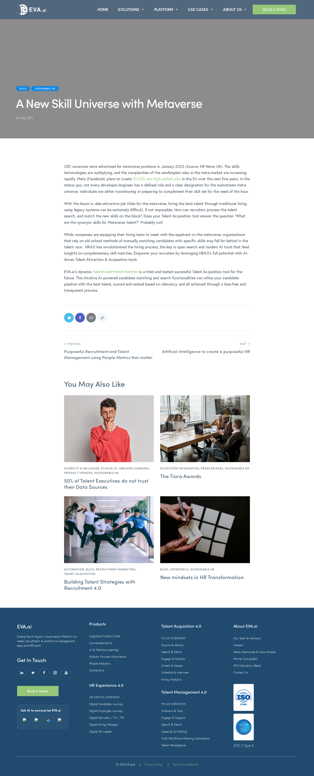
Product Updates (78, 473)
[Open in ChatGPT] (25, 720)
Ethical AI (109, 468)
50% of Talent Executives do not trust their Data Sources (106, 483)
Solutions (128, 9)
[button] (142, 9)
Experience (179, 569)
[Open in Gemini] (48, 720)
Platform (163, 9)
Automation (74, 569)
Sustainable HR (45, 88)
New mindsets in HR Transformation (202, 577)
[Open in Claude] (60, 720)
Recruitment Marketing (116, 569)
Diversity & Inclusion (81, 468)
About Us (232, 9)
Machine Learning (134, 468)
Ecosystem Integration (179, 468)
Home (102, 9)
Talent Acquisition (79, 574)
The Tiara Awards (180, 476)
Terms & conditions (185, 764)
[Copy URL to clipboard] (102, 317)
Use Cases (198, 9)
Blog (23, 88)
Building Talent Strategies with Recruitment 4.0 (99, 584)
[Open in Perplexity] (37, 720)
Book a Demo (274, 9)
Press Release (212, 468)
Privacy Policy (153, 764)
